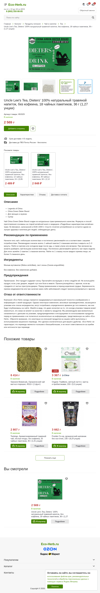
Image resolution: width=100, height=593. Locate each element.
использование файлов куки (59, 576)
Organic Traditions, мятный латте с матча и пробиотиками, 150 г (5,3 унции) (70, 383)
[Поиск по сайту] (93, 17)
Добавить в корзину (16, 128)
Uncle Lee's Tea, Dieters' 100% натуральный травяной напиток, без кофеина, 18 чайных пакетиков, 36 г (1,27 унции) (49, 515)
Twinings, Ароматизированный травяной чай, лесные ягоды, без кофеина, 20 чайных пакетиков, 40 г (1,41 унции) (28, 438)
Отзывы (42, 195)
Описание (10, 195)
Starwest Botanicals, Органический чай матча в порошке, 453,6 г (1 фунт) (28, 383)
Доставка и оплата (59, 195)
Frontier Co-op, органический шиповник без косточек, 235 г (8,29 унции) (69, 437)
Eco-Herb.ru (17, 4)
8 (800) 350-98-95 (14, 11)
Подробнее (39, 391)
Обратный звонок (87, 10)
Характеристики (27, 195)
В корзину (20, 391)
